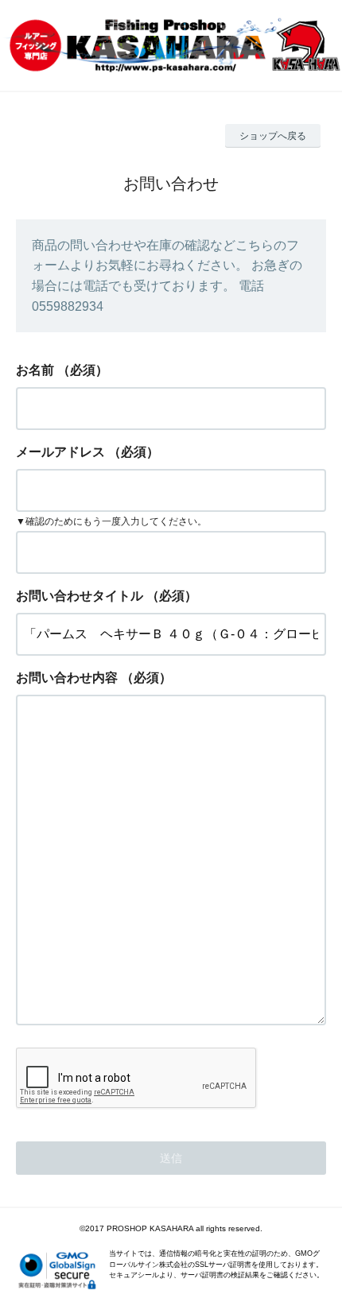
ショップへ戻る (272, 135)
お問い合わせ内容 (67, 677)
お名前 (35, 370)
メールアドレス (60, 452)
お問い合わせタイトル (79, 595)
